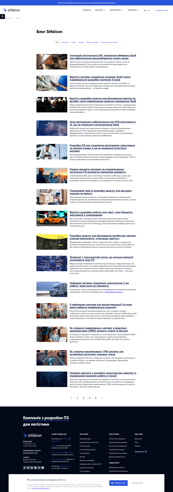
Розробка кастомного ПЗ (89, 442)
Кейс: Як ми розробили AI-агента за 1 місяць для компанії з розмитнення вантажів (86, 3)
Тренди (81, 42)
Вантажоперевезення (117, 457)
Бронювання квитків (117, 467)
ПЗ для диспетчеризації (118, 446)
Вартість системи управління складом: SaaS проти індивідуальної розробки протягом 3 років (100, 78)
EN (149, 10)
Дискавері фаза (85, 439)
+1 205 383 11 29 (29, 444)
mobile (69, 452)
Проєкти (87, 10)
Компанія (138, 439)
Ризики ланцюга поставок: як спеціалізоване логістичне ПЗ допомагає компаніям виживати (98, 171)
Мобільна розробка (87, 460)
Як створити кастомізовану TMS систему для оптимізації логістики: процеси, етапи (96, 353)
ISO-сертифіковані (59, 459)
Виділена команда (87, 468)
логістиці (65, 439)
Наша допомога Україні (109, 42)
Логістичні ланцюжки (117, 439)
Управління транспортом (118, 471)
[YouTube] (42, 467)
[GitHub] (35, 467)
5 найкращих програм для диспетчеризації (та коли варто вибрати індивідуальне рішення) (101, 306)
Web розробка (85, 475)
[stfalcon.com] (11, 10)
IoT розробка (85, 453)
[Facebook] (24, 467)
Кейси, (54, 445)
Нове (57, 42)
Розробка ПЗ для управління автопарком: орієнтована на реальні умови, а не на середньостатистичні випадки (102, 148)
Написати (139, 451)
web (63, 452)
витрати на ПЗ (65, 466)
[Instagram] (28, 467)
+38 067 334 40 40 (29, 446)
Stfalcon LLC (36, 488)
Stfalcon (8, 18)
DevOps (82, 457)
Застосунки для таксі (117, 475)
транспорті (56, 441)
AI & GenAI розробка (88, 449)
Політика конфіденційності (141, 488)
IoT (60, 452)
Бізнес (73, 42)
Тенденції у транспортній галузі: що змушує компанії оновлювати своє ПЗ (101, 258)
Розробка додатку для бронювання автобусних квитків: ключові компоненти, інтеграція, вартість (103, 237)
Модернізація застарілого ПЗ (91, 464)
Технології (65, 42)
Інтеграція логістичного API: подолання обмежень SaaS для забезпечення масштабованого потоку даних (103, 57)
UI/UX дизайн (85, 446)
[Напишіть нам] (162, 10)
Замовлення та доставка (118, 453)
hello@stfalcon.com (30, 453)
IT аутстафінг (85, 471)
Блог (136, 442)
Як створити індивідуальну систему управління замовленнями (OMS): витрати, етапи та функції (99, 329)
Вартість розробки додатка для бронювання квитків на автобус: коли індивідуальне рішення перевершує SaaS (103, 100)
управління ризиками (113, 292)
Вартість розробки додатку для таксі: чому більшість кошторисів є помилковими (101, 213)
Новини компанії (92, 42)
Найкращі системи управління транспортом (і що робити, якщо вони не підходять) (99, 284)
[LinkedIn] (31, 467)
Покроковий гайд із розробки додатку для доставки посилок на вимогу (101, 192)
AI (52, 452)
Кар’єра (137, 446)
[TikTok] (39, 467)
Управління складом (116, 449)
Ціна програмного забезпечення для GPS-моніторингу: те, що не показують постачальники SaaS (103, 123)
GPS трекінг (113, 478)
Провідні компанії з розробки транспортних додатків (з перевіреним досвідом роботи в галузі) (103, 374)
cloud (56, 452)
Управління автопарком (118, 442)
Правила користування (122, 488)
